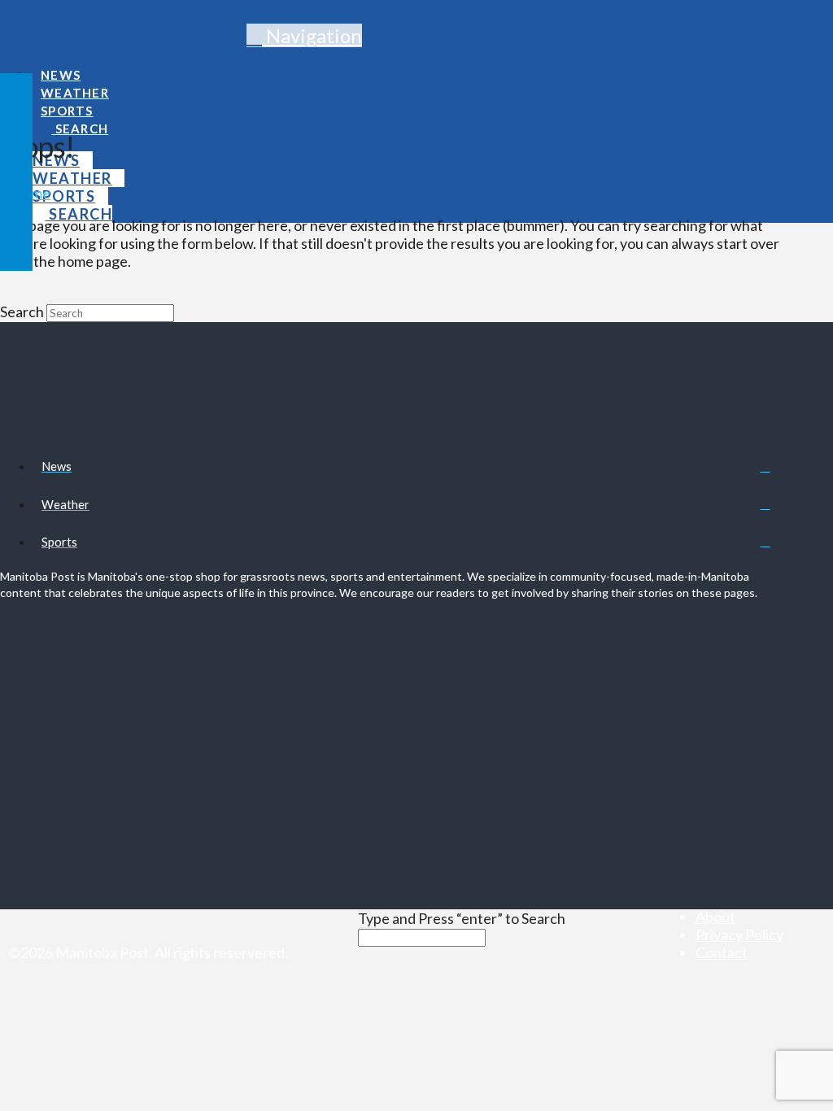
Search (22, 311)
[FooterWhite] (325, 952)
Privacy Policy (739, 934)
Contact (722, 952)
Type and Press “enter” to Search (461, 918)
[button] (304, 35)
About (715, 917)
